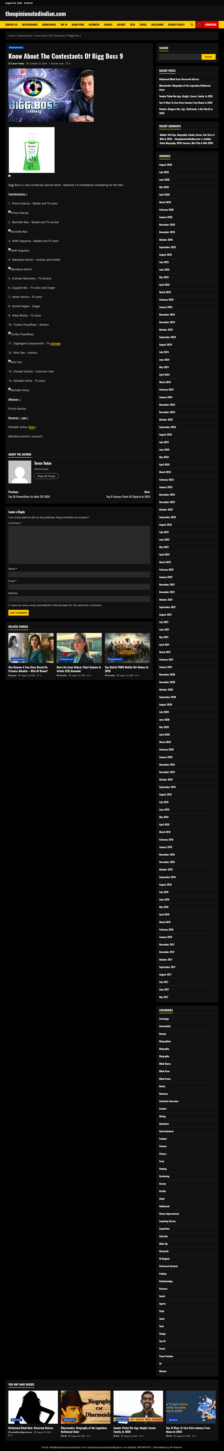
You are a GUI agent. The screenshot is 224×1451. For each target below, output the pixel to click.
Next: (128, 494)
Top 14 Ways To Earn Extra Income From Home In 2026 (185, 102)
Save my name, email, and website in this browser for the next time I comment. (57, 605)
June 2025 (164, 269)
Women (162, 1371)
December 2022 (167, 494)
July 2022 (164, 532)
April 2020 (164, 734)
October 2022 (166, 509)
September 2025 (167, 247)
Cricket (121, 24)
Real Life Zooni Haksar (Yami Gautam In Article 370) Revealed (79, 669)
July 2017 (163, 982)
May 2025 (164, 277)
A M (65, 1436)
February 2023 (166, 479)
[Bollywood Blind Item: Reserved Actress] (33, 1407)
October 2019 (166, 779)
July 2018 (163, 892)
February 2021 (166, 659)
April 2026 (164, 194)
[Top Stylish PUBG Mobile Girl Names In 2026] (127, 648)
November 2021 (167, 592)
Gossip (162, 1183)
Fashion (163, 1138)
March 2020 (165, 742)
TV (160, 1363)
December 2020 (167, 674)
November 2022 (167, 502)
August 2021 (165, 614)
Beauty (162, 1034)
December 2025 (167, 224)
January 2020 (165, 757)
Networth (94, 24)
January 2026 (165, 217)
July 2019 (164, 802)
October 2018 (165, 869)
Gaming (163, 1168)
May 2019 (164, 817)
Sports (162, 1303)
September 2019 (167, 787)
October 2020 (166, 689)
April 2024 (164, 374)
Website (13, 593)
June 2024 (164, 359)
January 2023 (165, 487)
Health (162, 1191)
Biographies (49, 24)
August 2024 (165, 344)
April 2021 (164, 644)
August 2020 (165, 704)
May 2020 (164, 727)
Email (12, 581)
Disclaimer (157, 24)
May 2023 (164, 457)
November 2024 (167, 322)
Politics (163, 1274)
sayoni (14, 675)
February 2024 (166, 389)
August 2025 (165, 254)
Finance (108, 24)
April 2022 (164, 554)
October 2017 (165, 959)
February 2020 (166, 749)
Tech (132, 24)
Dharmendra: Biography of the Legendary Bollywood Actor (84, 1430)
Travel (143, 24)
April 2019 (164, 824)
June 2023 (164, 449)
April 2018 (164, 914)
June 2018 (164, 899)
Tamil (161, 1319)
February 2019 (166, 839)
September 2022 (167, 517)
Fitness (162, 1154)
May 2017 (163, 997)
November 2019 (167, 772)
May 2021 (163, 637)
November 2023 (167, 412)
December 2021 (167, 584)
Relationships (166, 1281)
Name (12, 568)
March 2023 (165, 472)
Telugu (162, 1333)
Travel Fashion (166, 1356)
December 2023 (167, 404)
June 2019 (164, 809)
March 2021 (165, 652)
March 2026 (165, 202)
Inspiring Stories (167, 1221)
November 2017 (166, 952)
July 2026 (164, 172)
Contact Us (11, 24)
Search (163, 48)
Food (161, 1161)
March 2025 (165, 292)
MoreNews (160, 1447)
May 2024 (164, 367)
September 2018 (167, 877)
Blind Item (164, 1071)
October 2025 (166, 239)
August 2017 (165, 974)
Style (161, 1311)
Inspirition (164, 1228)
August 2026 (165, 164)
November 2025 (167, 232)
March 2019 (165, 832)
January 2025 (165, 307)
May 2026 (164, 187)
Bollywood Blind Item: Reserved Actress (179, 79)
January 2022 (165, 577)
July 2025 (164, 262)
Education (164, 1124)
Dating (162, 1116)
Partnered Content (168, 1266)
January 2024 (165, 397)
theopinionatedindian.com (35, 13)
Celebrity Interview (168, 1101)
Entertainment (30, 24)
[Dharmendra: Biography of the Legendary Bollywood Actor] (85, 1407)
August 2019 (165, 794)
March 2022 (165, 562)
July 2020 (164, 712)
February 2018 (166, 929)
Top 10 (63, 24)
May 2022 (164, 547)
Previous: (29, 494)
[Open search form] (192, 25)
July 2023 (164, 442)
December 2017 (166, 944)
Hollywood (164, 1206)
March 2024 (165, 382)
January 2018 (165, 937)
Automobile (165, 1026)
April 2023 (164, 464)
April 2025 (164, 284)
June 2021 (164, 629)
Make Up (163, 1244)
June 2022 (164, 539)
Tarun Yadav (17, 63)
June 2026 (164, 179)
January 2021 (165, 667)
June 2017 (164, 989)
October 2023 (166, 419)
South (162, 1296)
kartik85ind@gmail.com (21, 1432)
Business (163, 1093)
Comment (15, 523)
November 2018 (167, 862)
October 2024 (166, 329)
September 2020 (167, 697)
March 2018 (165, 922)
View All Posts (46, 476)
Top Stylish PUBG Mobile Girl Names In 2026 (126, 669)
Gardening (164, 1176)
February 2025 (166, 299)
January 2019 (165, 847)
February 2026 (166, 209)
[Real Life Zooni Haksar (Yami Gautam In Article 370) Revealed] (79, 648)
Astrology (164, 1018)
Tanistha (63, 675)
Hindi (161, 1199)
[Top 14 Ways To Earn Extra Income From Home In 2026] (191, 1407)
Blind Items (78, 24)
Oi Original (164, 1258)
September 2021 (167, 607)
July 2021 (163, 622)
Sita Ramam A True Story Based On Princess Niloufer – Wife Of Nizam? (28, 669)
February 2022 (166, 569)
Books (162, 1086)
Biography (164, 1049)
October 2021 (165, 599)
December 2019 (167, 764)
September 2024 (167, 337)
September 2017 (167, 967)
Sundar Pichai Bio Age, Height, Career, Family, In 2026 (186, 96)
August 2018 (165, 884)
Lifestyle (163, 1236)
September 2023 (167, 427)
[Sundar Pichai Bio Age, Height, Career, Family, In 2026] (138, 1407)
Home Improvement (169, 1213)
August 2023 (165, 434)
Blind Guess (165, 1063)
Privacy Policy (176, 24)
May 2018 (163, 907)
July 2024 (164, 352)
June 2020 (164, 719)
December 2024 (167, 314)
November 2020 (167, 682)
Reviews (163, 1288)
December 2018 (167, 854)
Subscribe (210, 24)
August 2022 (165, 524)
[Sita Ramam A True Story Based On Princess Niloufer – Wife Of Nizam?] (31, 648)
